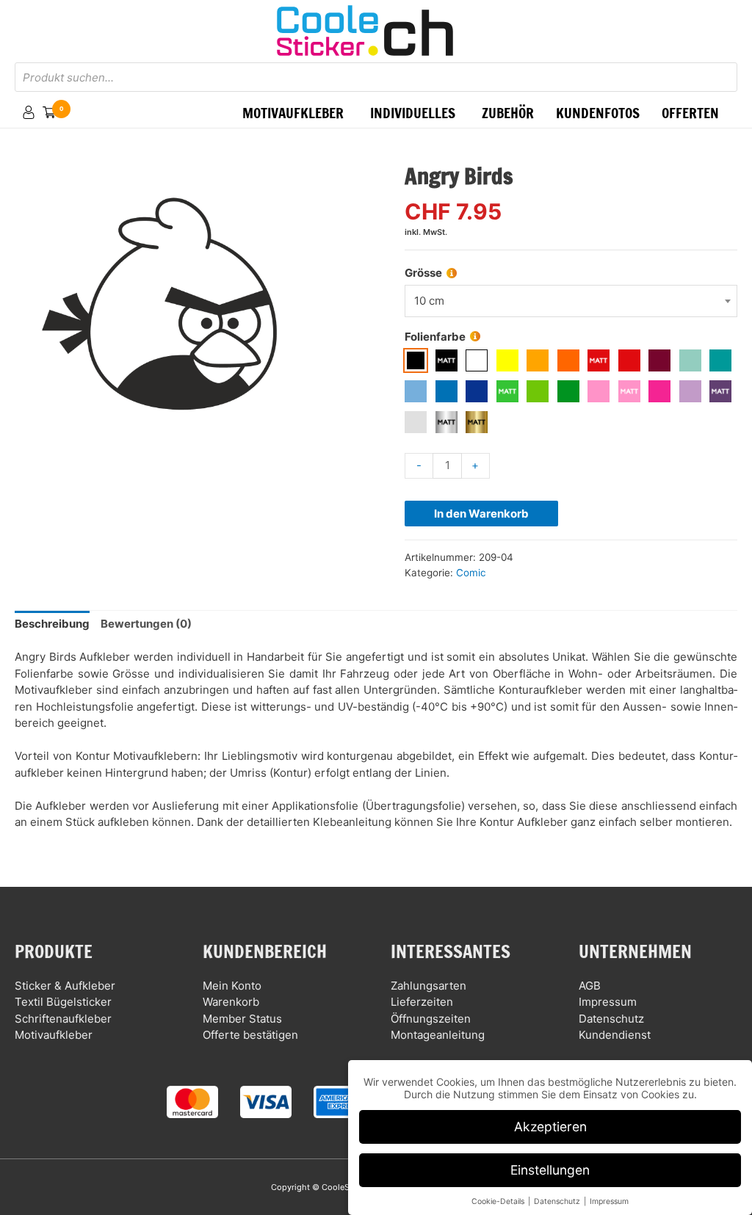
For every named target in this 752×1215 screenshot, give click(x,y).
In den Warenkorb (481, 514)
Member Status (242, 1019)
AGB (590, 986)
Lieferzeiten (422, 1002)
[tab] (52, 625)
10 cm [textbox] (429, 301)
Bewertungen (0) (146, 624)
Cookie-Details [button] (499, 1201)
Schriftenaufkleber (63, 1019)
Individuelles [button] (412, 113)
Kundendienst (615, 1035)
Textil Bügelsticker (63, 1002)
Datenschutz (611, 1019)
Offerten (690, 113)
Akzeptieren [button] (550, 1126)
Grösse (423, 273)
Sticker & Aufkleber (65, 986)
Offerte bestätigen (250, 1035)
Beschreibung (52, 624)
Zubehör (508, 113)
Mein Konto (232, 986)
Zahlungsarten (428, 986)
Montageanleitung (438, 1035)
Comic (471, 573)
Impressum (608, 1002)
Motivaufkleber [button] (293, 113)
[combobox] (571, 301)
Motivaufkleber (54, 1035)
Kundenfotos (598, 113)
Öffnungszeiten (431, 1019)
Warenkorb (231, 1002)
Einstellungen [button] (550, 1170)
